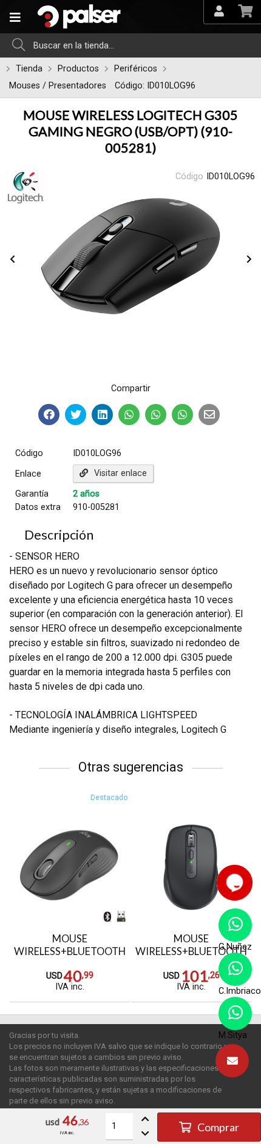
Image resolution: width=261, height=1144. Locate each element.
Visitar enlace (120, 473)
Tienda (29, 69)
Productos (78, 69)
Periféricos (135, 69)
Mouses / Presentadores (57, 86)
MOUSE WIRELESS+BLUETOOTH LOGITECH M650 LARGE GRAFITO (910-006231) (70, 957)
